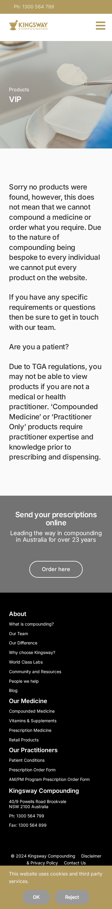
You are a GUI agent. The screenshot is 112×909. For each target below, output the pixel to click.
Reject (72, 897)
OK (36, 897)
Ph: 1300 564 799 (34, 7)
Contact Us (75, 862)
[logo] (28, 22)
